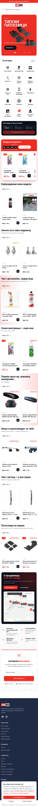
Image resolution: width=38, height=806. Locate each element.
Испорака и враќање (6, 764)
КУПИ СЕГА (9, 47)
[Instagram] (6, 716)
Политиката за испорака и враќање (19, 793)
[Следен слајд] (33, 35)
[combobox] (19, 9)
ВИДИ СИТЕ (5, 189)
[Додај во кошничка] (14, 175)
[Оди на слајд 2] (11, 53)
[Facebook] (2, 716)
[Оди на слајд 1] (6, 53)
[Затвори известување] (36, 1)
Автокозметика (5, 728)
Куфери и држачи (5, 739)
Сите (32, 61)
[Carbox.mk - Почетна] (19, 5)
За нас (3, 761)
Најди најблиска (9, 587)
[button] (10, 602)
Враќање (3, 766)
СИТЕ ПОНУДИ (24, 147)
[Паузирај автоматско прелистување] (24, 53)
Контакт (3, 758)
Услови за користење (7, 771)
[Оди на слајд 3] (15, 53)
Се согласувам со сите (19, 797)
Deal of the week (5, 750)
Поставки (11, 801)
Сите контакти (24, 587)
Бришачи (3, 733)
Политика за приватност (8, 769)
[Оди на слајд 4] (19, 53)
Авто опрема (4, 726)
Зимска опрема (5, 736)
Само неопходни (27, 801)
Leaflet (18, 621)
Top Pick (3, 747)
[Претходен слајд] (4, 35)
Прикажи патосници (18, 132)
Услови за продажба (6, 774)
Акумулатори (4, 731)
